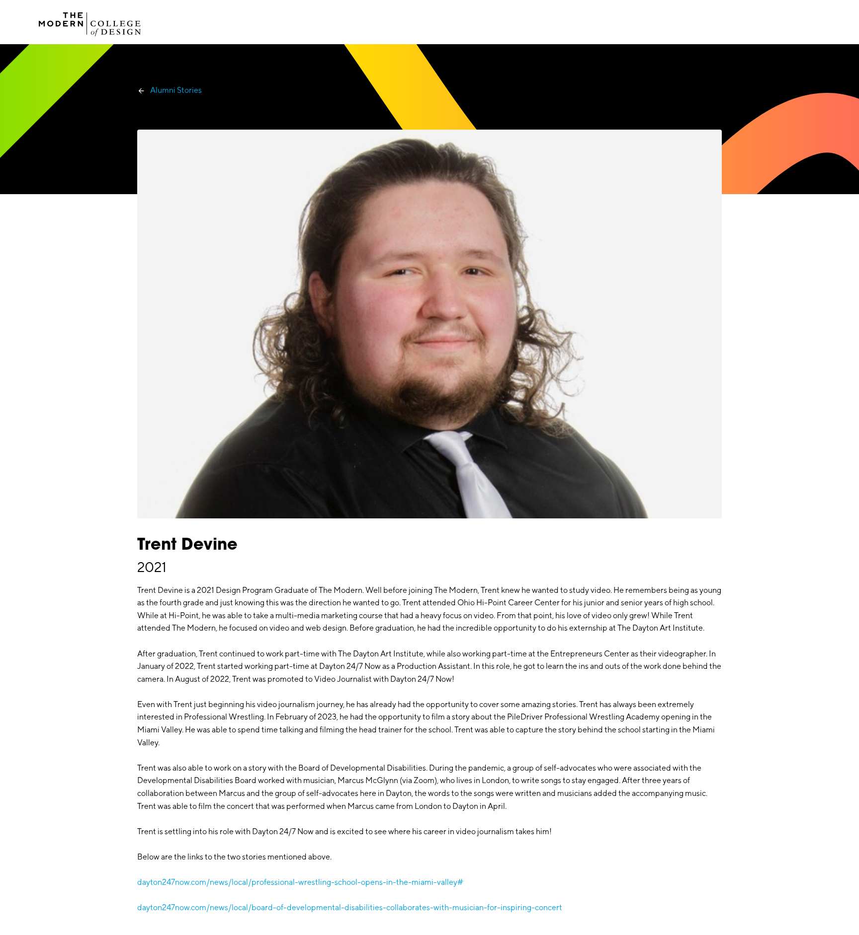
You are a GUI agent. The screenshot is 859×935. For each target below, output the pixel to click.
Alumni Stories (176, 90)
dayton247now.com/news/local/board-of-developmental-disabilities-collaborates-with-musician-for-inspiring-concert (349, 907)
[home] (90, 21)
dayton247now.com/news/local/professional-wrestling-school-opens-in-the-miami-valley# (300, 882)
